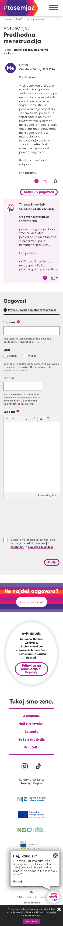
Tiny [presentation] (54, 495)
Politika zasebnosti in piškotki (31, 897)
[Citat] (36, 181)
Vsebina (9, 411)
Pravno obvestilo (31, 902)
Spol (7, 349)
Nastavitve (31, 921)
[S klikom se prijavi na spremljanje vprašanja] (56, 181)
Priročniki (31, 747)
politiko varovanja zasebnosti (38, 914)
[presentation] (7, 419)
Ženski (13, 355)
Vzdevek (10, 322)
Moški (32, 355)
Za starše (31, 732)
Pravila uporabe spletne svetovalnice (32, 310)
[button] (7, 419)
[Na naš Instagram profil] (24, 766)
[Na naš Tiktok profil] (38, 766)
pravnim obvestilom (40, 546)
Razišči (19, 19)
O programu (32, 716)
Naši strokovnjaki (31, 724)
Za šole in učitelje (32, 739)
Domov (7, 19)
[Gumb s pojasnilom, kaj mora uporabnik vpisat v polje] (18, 321)
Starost (9, 378)
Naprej (17, 881)
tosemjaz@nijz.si (31, 783)
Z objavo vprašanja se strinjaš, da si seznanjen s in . (33, 543)
